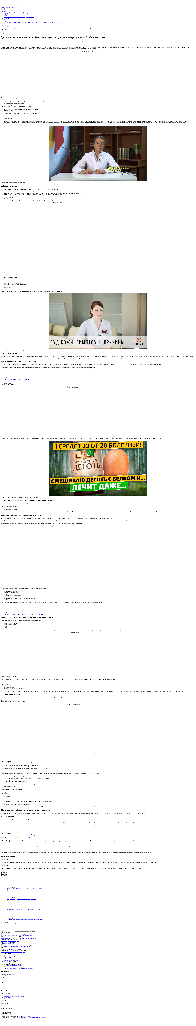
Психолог (31, 17)
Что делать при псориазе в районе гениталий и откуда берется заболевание (23, 614)
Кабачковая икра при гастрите (11, 960)
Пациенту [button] (6, 26)
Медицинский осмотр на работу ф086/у (14, 996)
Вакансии (6, 14)
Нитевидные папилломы (7, 943)
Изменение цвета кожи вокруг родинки (11, 949)
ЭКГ (7, 17)
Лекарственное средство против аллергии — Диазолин (21, 899)
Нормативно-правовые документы (28, 28)
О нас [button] (5, 11)
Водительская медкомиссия (11, 22)
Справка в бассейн (8, 994)
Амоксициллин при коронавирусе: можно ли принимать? (19, 968)
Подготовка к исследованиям (11, 28)
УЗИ (5, 17)
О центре (6, 13)
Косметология (21, 17)
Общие (5, 21)
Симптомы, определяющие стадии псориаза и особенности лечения (24, 919)
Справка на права (8, 997)
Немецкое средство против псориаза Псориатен (16, 379)
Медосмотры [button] (7, 19)
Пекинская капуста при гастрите (12, 965)
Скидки (6, 25)
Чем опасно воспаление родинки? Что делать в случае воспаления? (18, 938)
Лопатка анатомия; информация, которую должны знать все (16, 935)
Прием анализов (13, 17)
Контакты (6, 30)
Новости (6, 29)
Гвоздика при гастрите (10, 963)
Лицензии (11, 13)
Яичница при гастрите (10, 957)
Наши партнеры (27, 13)
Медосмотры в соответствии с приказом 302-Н (43, 22)
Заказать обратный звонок (7, 7)
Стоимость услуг (8, 18)
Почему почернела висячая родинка (10, 941)
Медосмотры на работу (24, 22)
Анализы (6, 24)
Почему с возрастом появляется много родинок (13, 952)
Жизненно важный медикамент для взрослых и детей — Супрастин (21, 835)
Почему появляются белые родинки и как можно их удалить (16, 946)
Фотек (27, 17)
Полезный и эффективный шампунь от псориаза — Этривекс (20, 762)
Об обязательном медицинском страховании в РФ (51, 28)
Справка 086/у (59, 22)
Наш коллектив (18, 13)
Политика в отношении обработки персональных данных (79, 28)
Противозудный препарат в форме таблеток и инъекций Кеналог (24, 909)
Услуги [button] (5, 15)
